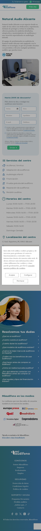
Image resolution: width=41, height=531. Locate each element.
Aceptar (12, 275)
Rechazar (20, 281)
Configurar (28, 275)
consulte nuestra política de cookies (19, 267)
